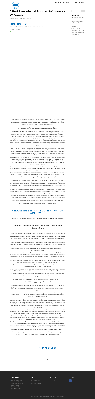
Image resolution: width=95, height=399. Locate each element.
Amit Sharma (14, 18)
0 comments (28, 18)
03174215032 (34, 380)
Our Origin (53, 380)
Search (82, 11)
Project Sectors (65, 2)
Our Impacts (74, 2)
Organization (56, 2)
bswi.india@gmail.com (36, 383)
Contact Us (81, 2)
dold (24, 18)
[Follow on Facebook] (70, 380)
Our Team (53, 382)
